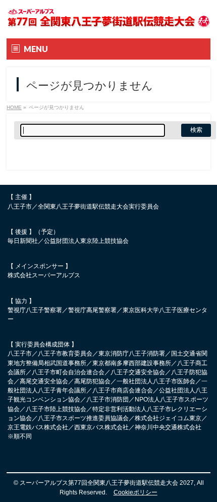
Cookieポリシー (135, 492)
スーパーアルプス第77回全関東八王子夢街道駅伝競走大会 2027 (107, 482)
